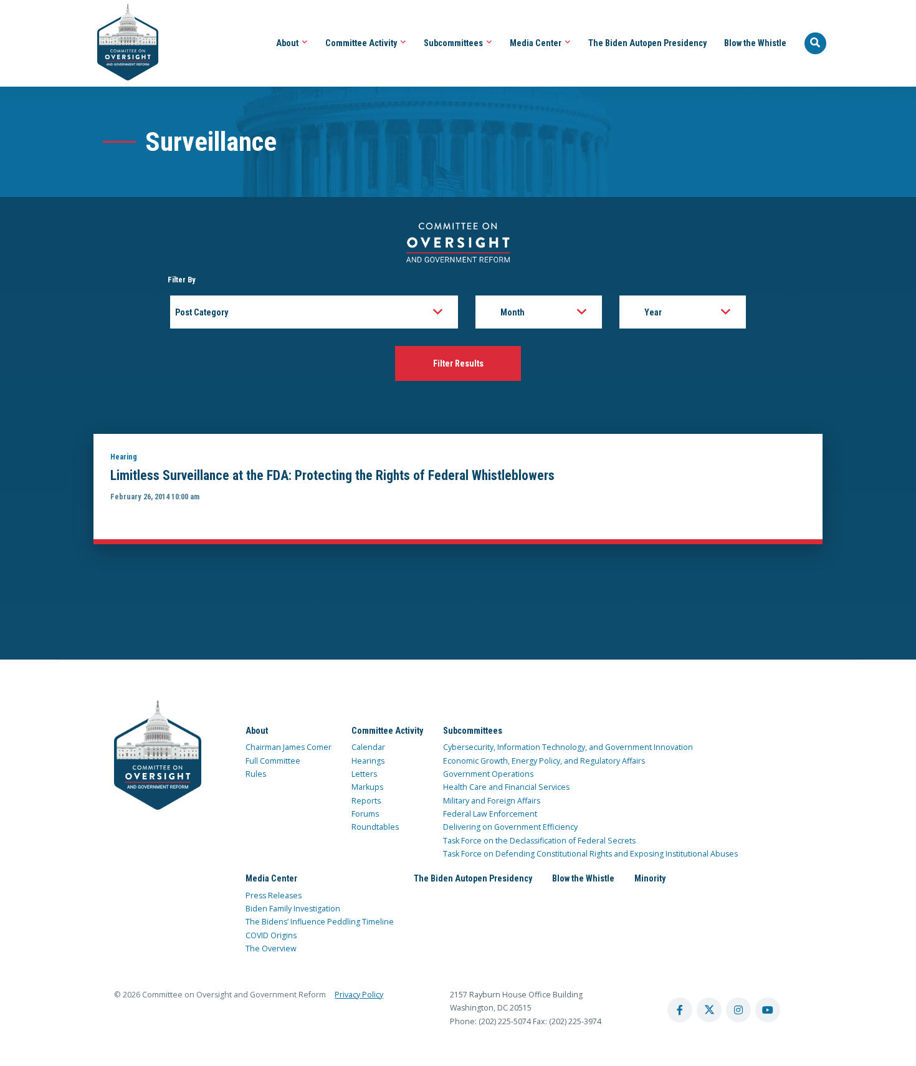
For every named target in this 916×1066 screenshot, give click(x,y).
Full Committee (273, 761)
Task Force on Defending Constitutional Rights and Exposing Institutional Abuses (590, 853)
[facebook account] (679, 1009)
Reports (366, 800)
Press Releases (274, 895)
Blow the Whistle (755, 43)
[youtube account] (767, 1009)
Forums (365, 814)
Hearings (367, 761)
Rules (256, 774)
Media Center (536, 43)
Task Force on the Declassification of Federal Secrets (539, 840)
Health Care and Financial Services (506, 787)
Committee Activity (362, 43)
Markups (367, 787)
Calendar (368, 747)
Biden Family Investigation (293, 908)
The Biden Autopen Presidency (647, 43)
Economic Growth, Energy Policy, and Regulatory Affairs (544, 761)
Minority (650, 878)
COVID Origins (271, 935)
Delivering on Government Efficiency (510, 827)
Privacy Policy (359, 994)
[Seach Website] (815, 43)
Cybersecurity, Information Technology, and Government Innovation (568, 747)
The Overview (271, 948)
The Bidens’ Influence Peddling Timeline (320, 921)
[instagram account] (738, 1009)
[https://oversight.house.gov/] (121, 43)
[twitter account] (709, 1009)
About (288, 43)
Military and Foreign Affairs (491, 800)
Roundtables (375, 827)
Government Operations (488, 774)
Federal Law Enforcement (490, 814)
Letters (364, 774)
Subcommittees (454, 43)
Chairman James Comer (289, 747)
